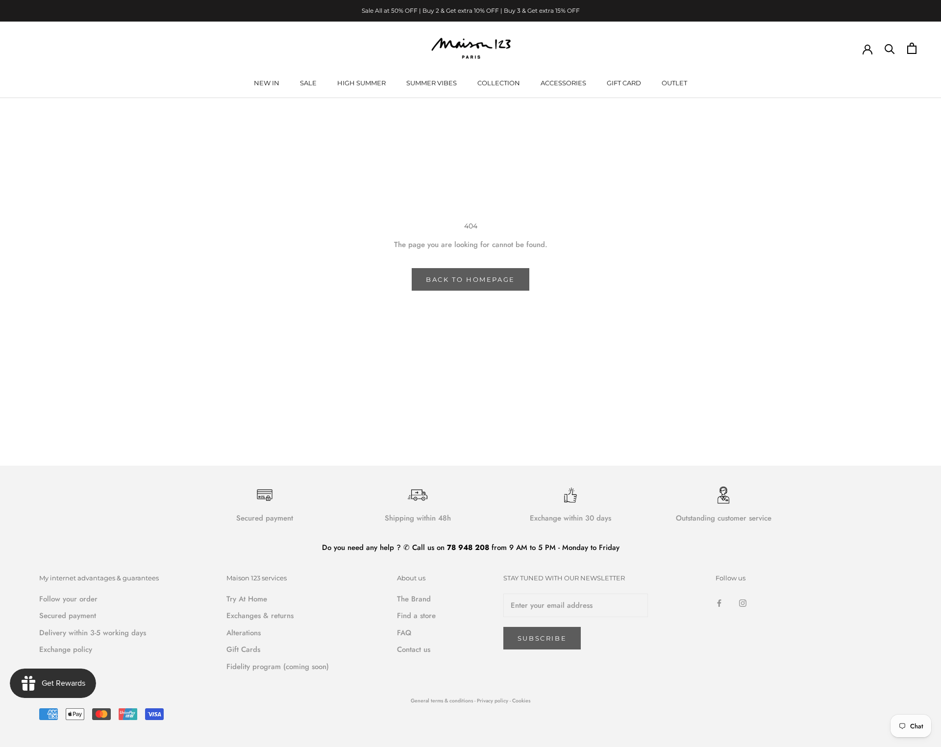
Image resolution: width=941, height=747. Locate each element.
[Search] (890, 48)
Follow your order (68, 599)
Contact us (413, 649)
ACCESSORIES (563, 83)
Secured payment (67, 615)
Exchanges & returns (260, 615)
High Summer (361, 83)
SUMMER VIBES (431, 83)
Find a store (416, 615)
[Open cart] (911, 48)
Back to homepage (470, 279)
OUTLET (674, 83)
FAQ (404, 632)
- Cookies (520, 700)
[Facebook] (719, 603)
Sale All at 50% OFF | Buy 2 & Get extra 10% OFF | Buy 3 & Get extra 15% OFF (471, 10)
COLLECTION (498, 83)
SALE (308, 83)
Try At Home (246, 599)
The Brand (414, 599)
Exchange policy (65, 649)
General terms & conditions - (443, 700)
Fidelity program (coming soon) (277, 666)
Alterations (243, 632)
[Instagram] (742, 603)
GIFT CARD (624, 83)
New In (266, 83)
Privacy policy (493, 700)
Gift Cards (243, 649)
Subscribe (542, 638)
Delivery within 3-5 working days (92, 632)
